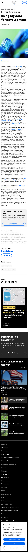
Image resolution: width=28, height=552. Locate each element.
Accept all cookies (14, 543)
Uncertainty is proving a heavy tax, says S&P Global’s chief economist (17, 401)
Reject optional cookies (14, 539)
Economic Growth (8, 9)
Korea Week (19, 66)
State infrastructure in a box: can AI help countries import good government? (16, 417)
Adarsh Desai (5, 61)
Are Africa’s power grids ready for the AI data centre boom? (17, 408)
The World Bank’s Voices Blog (13, 179)
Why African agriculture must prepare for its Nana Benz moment (16, 433)
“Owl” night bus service (16, 129)
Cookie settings (14, 548)
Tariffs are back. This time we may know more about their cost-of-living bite (13, 388)
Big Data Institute (17, 123)
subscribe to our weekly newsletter (13, 186)
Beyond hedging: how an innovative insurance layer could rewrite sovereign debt (16, 425)
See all (24, 367)
